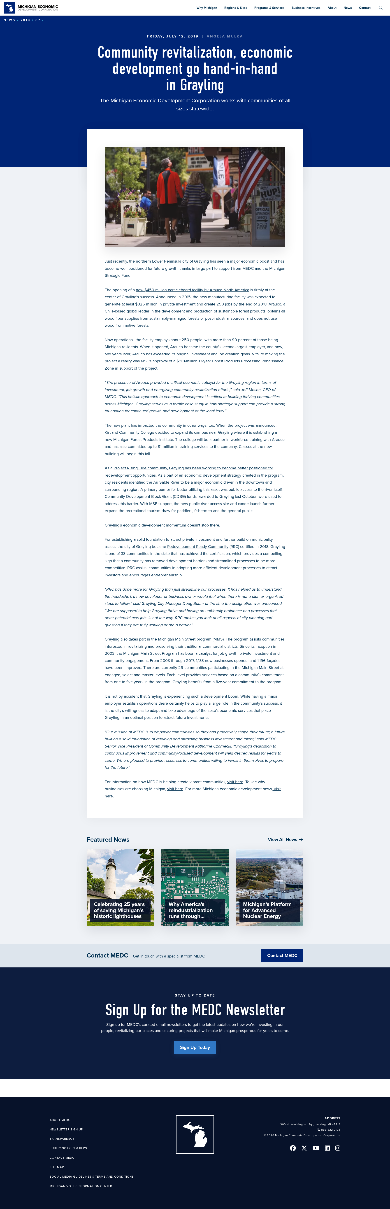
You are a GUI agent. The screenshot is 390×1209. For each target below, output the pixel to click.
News (9, 20)
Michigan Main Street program (184, 639)
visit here (235, 781)
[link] (31, 8)
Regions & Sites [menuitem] (235, 8)
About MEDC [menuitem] (60, 1120)
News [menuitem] (348, 8)
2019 (25, 20)
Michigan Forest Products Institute (143, 439)
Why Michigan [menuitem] (207, 8)
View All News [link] (282, 839)
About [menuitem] (332, 8)
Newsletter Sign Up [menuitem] (66, 1129)
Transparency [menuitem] (62, 1139)
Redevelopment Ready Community (197, 546)
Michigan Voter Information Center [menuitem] (81, 1186)
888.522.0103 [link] (330, 1129)
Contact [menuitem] (365, 8)
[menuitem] (381, 8)
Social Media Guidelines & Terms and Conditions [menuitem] (92, 1177)
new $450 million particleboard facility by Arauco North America (192, 289)
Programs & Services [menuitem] (269, 8)
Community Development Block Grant (138, 496)
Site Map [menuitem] (57, 1167)
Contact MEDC (282, 955)
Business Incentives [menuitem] (306, 8)
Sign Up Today (195, 1047)
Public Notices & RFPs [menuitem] (68, 1148)
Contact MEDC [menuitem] (62, 1158)
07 (37, 20)
